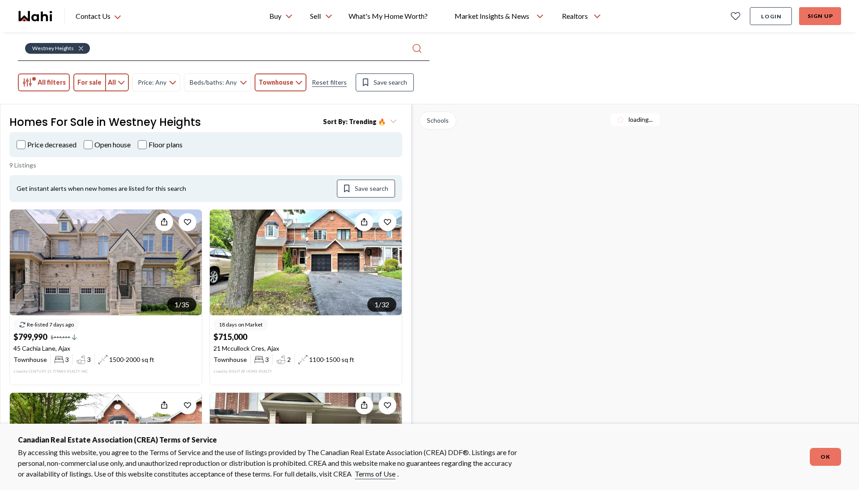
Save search (390, 82)
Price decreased (52, 144)
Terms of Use (375, 473)
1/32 (381, 304)
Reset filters (329, 82)
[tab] (44, 82)
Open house (112, 144)
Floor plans (166, 144)
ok (825, 456)
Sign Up (820, 16)
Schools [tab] (438, 120)
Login (771, 16)
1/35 (181, 304)
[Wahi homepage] (36, 16)
